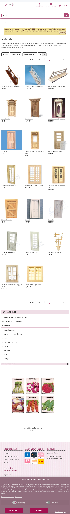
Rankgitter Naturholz (54, 252)
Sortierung (15, 54)
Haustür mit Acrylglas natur (56, 119)
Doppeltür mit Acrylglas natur (34, 185)
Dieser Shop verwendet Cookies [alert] (35, 479)
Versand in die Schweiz (11, 460)
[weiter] (67, 59)
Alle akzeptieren (13, 510)
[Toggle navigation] (2, 3)
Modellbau (5, 325)
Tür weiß (27, 220)
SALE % (4, 354)
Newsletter (7, 463)
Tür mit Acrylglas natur (55, 151)
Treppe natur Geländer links (56, 86)
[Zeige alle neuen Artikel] (67, 364)
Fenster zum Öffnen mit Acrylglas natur (11, 285)
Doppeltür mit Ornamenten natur (56, 186)
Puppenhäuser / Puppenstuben (14, 317)
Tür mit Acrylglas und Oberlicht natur (34, 152)
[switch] (14, 502)
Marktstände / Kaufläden (11, 321)
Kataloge (5, 358)
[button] (39, 5)
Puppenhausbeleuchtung (11, 334)
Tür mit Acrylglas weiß (8, 252)
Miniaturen (6, 346)
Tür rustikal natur (6, 220)
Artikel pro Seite (29, 54)
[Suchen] (66, 15)
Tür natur (4, 151)
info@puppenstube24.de (55, 459)
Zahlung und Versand (11, 456)
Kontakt (6, 453)
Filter (6, 54)
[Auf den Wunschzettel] (19, 68)
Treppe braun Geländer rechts (10, 86)
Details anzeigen (60, 512)
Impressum (7, 475)
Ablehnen (39, 510)
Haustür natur (5, 119)
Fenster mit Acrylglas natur (33, 285)
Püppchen (5, 350)
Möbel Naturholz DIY (9, 342)
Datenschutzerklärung (7, 497)
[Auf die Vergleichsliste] (14, 68)
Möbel (4, 338)
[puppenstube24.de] (10, 4)
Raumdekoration (8, 330)
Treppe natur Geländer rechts (34, 86)
